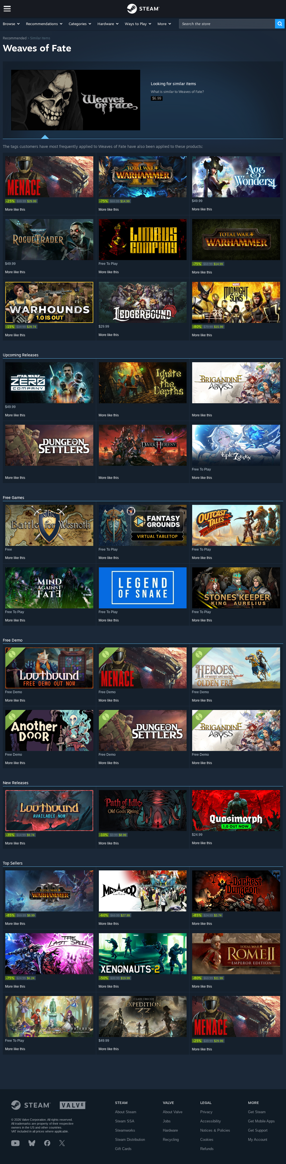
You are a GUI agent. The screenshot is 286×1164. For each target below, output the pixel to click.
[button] (11, 23)
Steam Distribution (130, 1139)
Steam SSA (124, 1121)
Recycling (171, 1139)
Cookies (206, 1139)
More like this (15, 210)
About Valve (172, 1112)
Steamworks (125, 1130)
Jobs (167, 1121)
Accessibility (210, 1121)
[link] (49, 201)
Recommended (15, 38)
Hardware (170, 1130)
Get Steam (257, 1112)
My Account (257, 1139)
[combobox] (227, 23)
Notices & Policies (215, 1130)
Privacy (206, 1112)
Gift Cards (123, 1149)
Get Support (258, 1130)
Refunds (207, 1149)
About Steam (125, 1112)
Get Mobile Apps (261, 1121)
